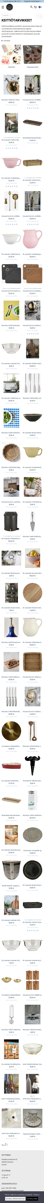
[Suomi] (40, 7)
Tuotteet (6, 16)
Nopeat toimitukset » (32, 1)
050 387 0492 (11, 1188)
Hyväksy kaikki (32, 1199)
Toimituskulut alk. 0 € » (12, 1)
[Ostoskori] (35, 7)
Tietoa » (36, 1195)
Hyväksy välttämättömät (15, 1199)
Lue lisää (6, 40)
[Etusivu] (10, 10)
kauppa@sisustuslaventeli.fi (13, 1191)
